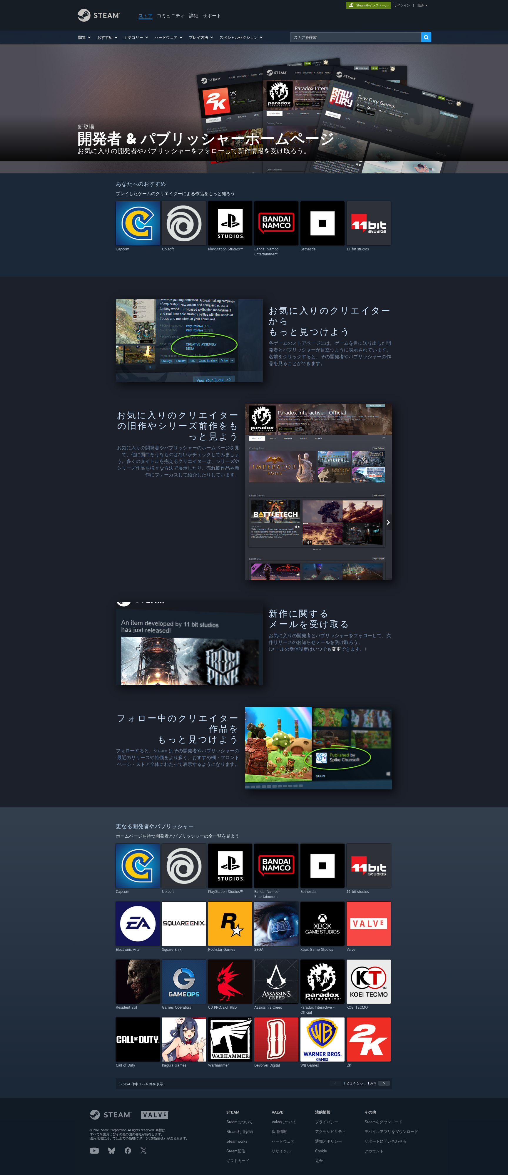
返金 (319, 1161)
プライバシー (326, 1122)
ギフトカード (237, 1161)
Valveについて (284, 1122)
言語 (420, 5)
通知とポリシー (328, 1141)
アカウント (374, 1151)
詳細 (193, 16)
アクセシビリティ (330, 1131)
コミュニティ (171, 16)
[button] (84, 37)
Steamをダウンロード (383, 1122)
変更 (336, 649)
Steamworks (237, 1141)
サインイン (402, 5)
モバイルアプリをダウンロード (391, 1131)
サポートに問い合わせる (386, 1141)
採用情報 (279, 1131)
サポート (212, 16)
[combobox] (355, 37)
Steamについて (239, 1122)
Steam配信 (235, 1151)
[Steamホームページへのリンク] (99, 20)
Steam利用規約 (239, 1131)
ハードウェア (283, 1141)
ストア (145, 16)
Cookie (321, 1151)
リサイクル (281, 1151)
